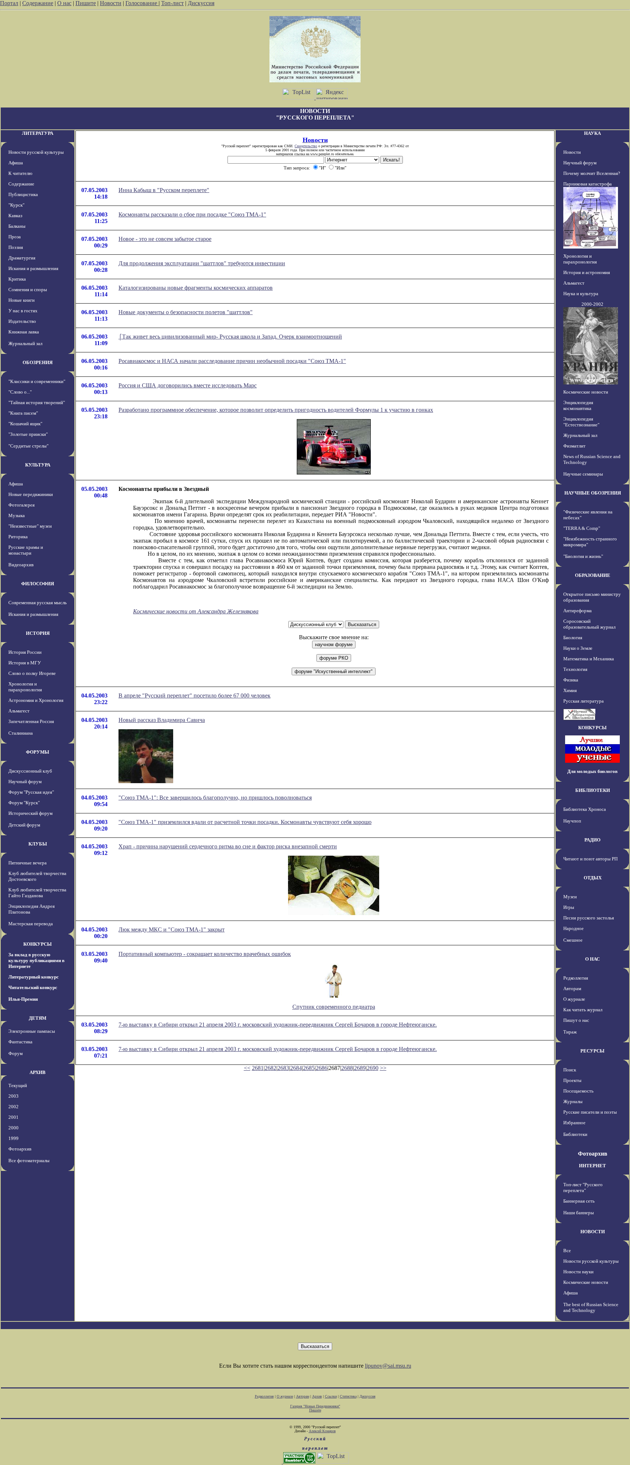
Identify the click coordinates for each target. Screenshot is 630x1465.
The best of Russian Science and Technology (590, 1307)
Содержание (37, 3)
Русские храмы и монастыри (25, 550)
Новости (110, 3)
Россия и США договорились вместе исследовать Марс (187, 385)
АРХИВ (38, 1072)
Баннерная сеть (579, 1201)
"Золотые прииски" (28, 434)
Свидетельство (306, 146)
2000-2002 (592, 304)
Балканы (17, 226)
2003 (13, 1096)
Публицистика (23, 194)
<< (247, 1068)
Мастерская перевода (30, 923)
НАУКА (592, 133)
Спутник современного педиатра (333, 1007)
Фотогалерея (21, 505)
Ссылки (331, 1396)
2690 (372, 1068)
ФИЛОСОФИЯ (37, 583)
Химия (570, 690)
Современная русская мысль (37, 602)
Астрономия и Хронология (35, 700)
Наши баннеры (578, 1212)
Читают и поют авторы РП (590, 859)
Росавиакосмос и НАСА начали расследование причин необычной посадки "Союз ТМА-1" (232, 361)
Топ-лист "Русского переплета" (583, 1187)
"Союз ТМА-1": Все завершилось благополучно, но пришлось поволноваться (215, 797)
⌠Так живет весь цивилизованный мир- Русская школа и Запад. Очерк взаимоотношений (230, 336)
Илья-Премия (23, 999)
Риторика (18, 536)
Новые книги (21, 300)
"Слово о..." (20, 392)
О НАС (592, 959)
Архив (317, 1396)
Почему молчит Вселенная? (591, 173)
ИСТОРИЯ (38, 633)
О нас (64, 3)
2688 (347, 1068)
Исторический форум (30, 813)
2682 (270, 1068)
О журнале (574, 999)
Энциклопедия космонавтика (578, 405)
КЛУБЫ (37, 844)
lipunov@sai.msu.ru (388, 1366)
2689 (360, 1068)
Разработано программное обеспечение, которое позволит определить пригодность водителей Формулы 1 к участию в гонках (275, 410)
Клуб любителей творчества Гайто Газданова (37, 892)
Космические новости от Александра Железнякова (195, 611)
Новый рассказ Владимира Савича (161, 720)
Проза (14, 236)
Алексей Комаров (322, 1431)
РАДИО (592, 840)
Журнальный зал (25, 343)
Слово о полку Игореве (32, 673)
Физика (570, 680)
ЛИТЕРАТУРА (37, 133)
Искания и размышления (33, 268)
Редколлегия (575, 978)
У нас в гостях (23, 310)
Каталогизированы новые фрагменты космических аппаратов (195, 288)
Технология (575, 669)
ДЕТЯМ (37, 1018)
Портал (9, 3)
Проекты (572, 1080)
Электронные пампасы (31, 1031)
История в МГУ (24, 662)
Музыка (16, 515)
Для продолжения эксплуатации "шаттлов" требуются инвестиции (201, 263)
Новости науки (578, 1271)
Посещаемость (578, 1091)
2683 (283, 1068)
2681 (258, 1068)
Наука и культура (580, 293)
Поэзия (15, 247)
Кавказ (15, 215)
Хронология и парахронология (25, 686)
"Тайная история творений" (36, 402)
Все (567, 1250)
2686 (321, 1068)
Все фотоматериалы (29, 1160)
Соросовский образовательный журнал (589, 624)
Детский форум (24, 825)
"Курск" (16, 205)
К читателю (20, 173)
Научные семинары (583, 474)
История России (25, 652)
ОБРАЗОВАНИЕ (592, 575)
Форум (15, 1053)
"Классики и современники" (36, 381)
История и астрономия (586, 272)
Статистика (348, 1396)
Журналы (573, 1101)
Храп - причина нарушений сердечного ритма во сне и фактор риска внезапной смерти (227, 846)
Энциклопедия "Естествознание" (581, 421)
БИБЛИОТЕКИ (592, 790)
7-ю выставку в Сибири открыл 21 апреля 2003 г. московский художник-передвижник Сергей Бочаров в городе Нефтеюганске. (277, 1024)
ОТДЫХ (593, 877)
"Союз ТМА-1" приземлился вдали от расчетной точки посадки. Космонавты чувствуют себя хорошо (245, 822)
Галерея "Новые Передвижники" (315, 1406)
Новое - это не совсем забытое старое (164, 239)
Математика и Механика (588, 658)
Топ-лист (172, 3)
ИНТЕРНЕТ (592, 1165)
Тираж (570, 1032)
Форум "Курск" (24, 802)
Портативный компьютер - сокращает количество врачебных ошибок (204, 954)
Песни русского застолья (588, 918)
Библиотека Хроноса (584, 809)
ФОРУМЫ (37, 752)
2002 (13, 1106)
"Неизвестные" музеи (30, 526)
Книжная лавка (23, 332)
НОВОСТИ (592, 1231)
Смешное (573, 940)
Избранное (574, 1122)
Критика (17, 279)
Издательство (22, 321)
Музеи (570, 896)
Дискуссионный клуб (30, 771)
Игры (568, 907)
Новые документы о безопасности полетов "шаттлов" (185, 312)
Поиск (569, 1070)
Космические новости (585, 392)
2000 (13, 1127)
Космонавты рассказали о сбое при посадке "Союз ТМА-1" (192, 214)
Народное (573, 928)
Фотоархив (19, 1149)
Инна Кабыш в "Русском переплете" (163, 190)
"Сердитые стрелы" (28, 446)
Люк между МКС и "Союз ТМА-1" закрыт (171, 929)
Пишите (85, 3)
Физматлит (574, 446)
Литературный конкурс (33, 977)
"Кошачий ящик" (25, 423)
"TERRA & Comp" (581, 528)
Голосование (142, 3)
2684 (296, 1068)
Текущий (17, 1085)
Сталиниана (20, 733)
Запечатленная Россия (31, 721)
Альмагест (19, 711)
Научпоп (572, 821)
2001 (13, 1117)
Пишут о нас (576, 1020)
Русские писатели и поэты (590, 1112)
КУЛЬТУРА (37, 465)
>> (383, 1068)
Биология (572, 637)
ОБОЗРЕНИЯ (37, 362)
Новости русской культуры (36, 152)
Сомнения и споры (27, 289)
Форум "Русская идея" (31, 792)
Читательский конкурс (32, 987)
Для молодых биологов (592, 771)
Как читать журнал (582, 1009)
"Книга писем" (23, 413)
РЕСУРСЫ (592, 1051)
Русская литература (583, 701)
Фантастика (20, 1041)
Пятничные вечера (27, 863)
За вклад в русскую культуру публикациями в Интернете (36, 960)
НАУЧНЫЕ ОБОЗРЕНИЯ (592, 493)
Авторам (572, 988)
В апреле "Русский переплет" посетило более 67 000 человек (194, 695)
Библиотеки (575, 1134)
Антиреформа (577, 610)
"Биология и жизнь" (583, 556)
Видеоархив (21, 564)
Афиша (15, 162)
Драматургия (21, 258)
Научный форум (25, 781)
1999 (13, 1138)
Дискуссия (201, 3)
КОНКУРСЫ (37, 944)
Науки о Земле (577, 648)
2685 (309, 1068)
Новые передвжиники (30, 494)
